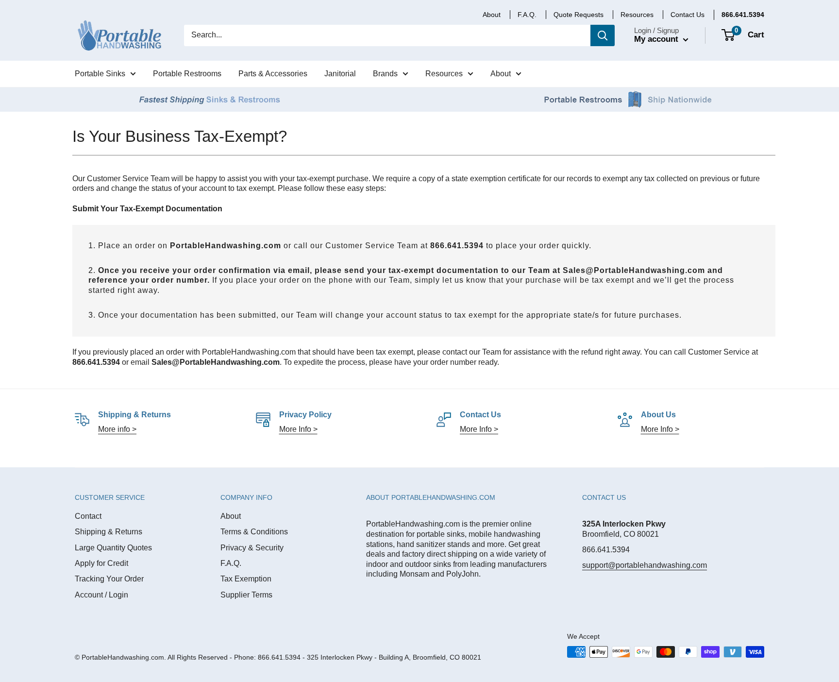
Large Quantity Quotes (113, 548)
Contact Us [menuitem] (688, 14)
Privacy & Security (252, 548)
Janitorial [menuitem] (340, 73)
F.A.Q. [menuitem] (527, 14)
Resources (637, 14)
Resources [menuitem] (444, 73)
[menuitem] (743, 14)
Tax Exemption (245, 579)
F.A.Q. (230, 563)
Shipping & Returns (108, 532)
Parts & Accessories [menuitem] (272, 73)
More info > (117, 429)
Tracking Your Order (109, 579)
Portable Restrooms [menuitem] (187, 73)
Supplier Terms (246, 595)
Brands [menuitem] (385, 73)
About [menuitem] (492, 14)
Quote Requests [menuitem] (579, 14)
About (230, 516)
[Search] (602, 35)
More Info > (298, 429)
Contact (88, 516)
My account (657, 39)
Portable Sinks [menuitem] (100, 73)
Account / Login (101, 595)
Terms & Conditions (254, 532)
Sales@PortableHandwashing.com (634, 270)
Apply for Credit (101, 563)
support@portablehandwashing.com (644, 565)
